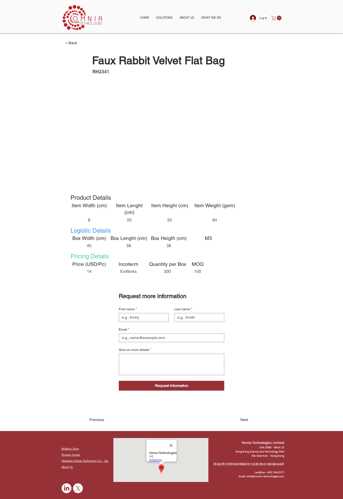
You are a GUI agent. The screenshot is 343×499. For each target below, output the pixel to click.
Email (124, 329)
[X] (78, 488)
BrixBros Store (70, 449)
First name (128, 309)
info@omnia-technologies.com (265, 476)
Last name (183, 309)
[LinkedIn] (66, 488)
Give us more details (135, 350)
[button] (164, 19)
